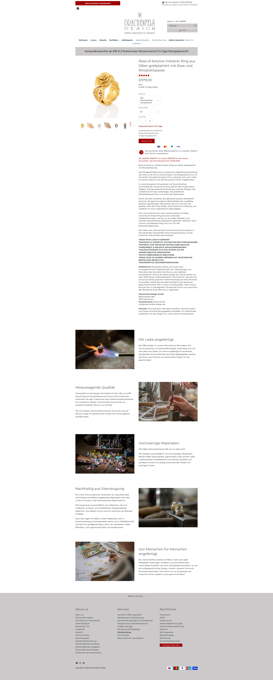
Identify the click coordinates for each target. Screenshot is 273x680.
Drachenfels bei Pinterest (87, 650)
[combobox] (184, 25)
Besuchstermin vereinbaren (97, 3)
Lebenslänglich (82, 623)
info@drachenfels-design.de (152, 304)
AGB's (162, 618)
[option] (82, 125)
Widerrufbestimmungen (171, 623)
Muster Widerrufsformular (172, 626)
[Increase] (150, 121)
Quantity (142, 117)
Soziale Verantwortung (86, 641)
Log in (169, 21)
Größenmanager (125, 626)
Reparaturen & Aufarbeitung (131, 618)
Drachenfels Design (98, 668)
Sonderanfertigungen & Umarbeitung (135, 620)
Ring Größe (143, 108)
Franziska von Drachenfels (87, 620)
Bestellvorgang (167, 635)
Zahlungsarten (167, 632)
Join (177, 21)
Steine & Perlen (82, 635)
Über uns (79, 615)
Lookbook (80, 629)
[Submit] (195, 25)
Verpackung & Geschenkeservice (133, 623)
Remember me (82, 626)
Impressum (165, 615)
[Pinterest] (84, 663)
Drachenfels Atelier (84, 618)
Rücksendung (124, 632)
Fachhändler (123, 635)
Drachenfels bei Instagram (87, 647)
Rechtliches (165, 638)
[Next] (133, 125)
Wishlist (182, 21)
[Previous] (76, 125)
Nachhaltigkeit (82, 638)
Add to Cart (146, 141)
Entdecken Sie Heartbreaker (88, 653)
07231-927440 (185, 2)
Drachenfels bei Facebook (87, 644)
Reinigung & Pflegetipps (129, 629)
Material (142, 94)
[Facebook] (77, 663)
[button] (145, 75)
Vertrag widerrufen (171, 645)
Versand (163, 629)
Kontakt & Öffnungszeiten (130, 615)
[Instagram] (80, 663)
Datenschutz (166, 620)
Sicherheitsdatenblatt (170, 641)
